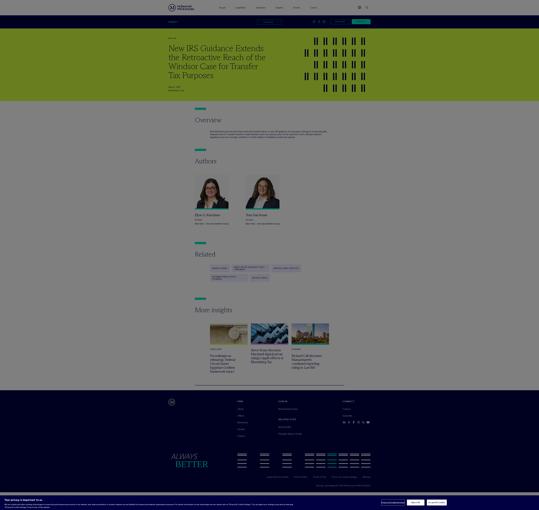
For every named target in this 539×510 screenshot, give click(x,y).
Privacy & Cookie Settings (393, 502)
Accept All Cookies (436, 502)
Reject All (415, 502)
